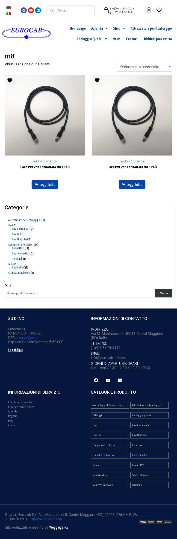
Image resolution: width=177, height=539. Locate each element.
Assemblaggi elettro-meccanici (108, 405)
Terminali (137, 485)
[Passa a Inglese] (8, 7)
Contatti (132, 39)
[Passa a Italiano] (8, 13)
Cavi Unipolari (139, 435)
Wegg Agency (58, 527)
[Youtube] (31, 10)
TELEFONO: (99, 343)
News (116, 39)
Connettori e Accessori (103, 455)
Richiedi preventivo (158, 39)
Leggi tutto (47, 184)
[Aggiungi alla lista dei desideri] (10, 80)
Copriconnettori (140, 455)
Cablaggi (97, 415)
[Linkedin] (38, 10)
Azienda (97, 28)
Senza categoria (140, 475)
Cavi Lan (96, 435)
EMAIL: (95, 353)
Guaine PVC (138, 465)
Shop (117, 28)
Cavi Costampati (140, 425)
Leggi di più (15, 350)
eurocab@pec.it (27, 338)
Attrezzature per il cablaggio (151, 28)
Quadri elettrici (100, 475)
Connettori (137, 445)
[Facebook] (24, 10)
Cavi (94, 425)
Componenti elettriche (103, 445)
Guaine (96, 465)
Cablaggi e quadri (141, 415)
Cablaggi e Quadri (89, 39)
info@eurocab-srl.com (47, 519)
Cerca (8, 285)
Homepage (78, 28)
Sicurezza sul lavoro (102, 485)
